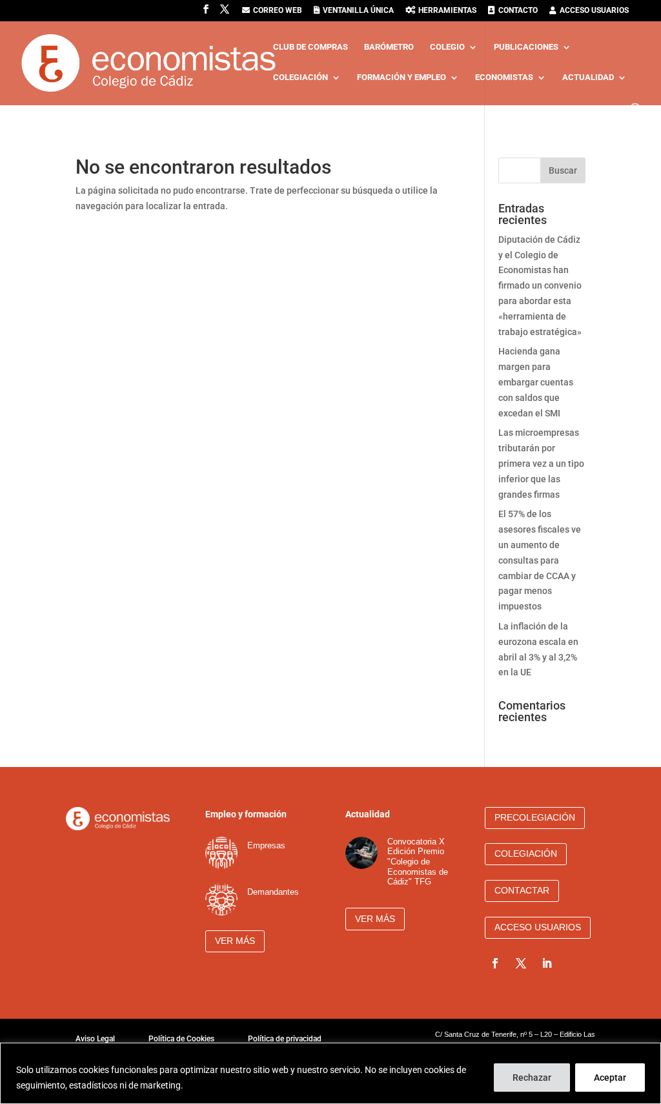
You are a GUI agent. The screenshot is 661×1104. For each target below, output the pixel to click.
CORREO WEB (277, 10)
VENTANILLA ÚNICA (358, 10)
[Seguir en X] (521, 963)
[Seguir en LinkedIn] (546, 963)
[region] (330, 1073)
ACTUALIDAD (588, 77)
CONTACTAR (521, 890)
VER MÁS (235, 940)
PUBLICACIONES (526, 47)
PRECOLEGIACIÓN (534, 817)
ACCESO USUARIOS (594, 10)
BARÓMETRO (389, 47)
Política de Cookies (181, 1038)
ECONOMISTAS (504, 77)
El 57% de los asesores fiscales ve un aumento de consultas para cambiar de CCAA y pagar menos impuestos (539, 560)
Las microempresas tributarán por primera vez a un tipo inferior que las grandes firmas (541, 463)
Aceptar (610, 1077)
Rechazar (532, 1077)
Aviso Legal (95, 1038)
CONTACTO (518, 10)
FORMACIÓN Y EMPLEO (401, 77)
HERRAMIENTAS (447, 10)
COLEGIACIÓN (300, 77)
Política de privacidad (284, 1038)
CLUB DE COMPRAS (310, 47)
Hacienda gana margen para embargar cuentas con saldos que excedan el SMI (535, 382)
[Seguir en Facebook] (495, 963)
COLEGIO (447, 47)
